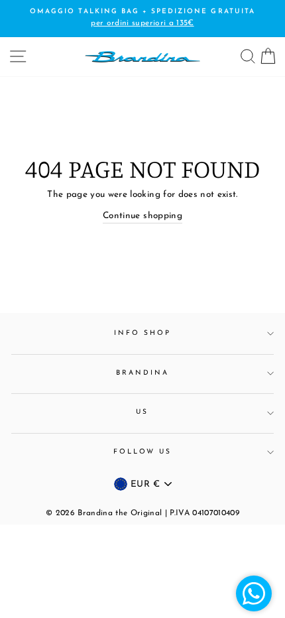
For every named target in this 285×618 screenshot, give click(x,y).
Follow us (142, 452)
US (142, 412)
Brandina (142, 373)
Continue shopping (142, 216)
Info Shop (143, 333)
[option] (142, 19)
